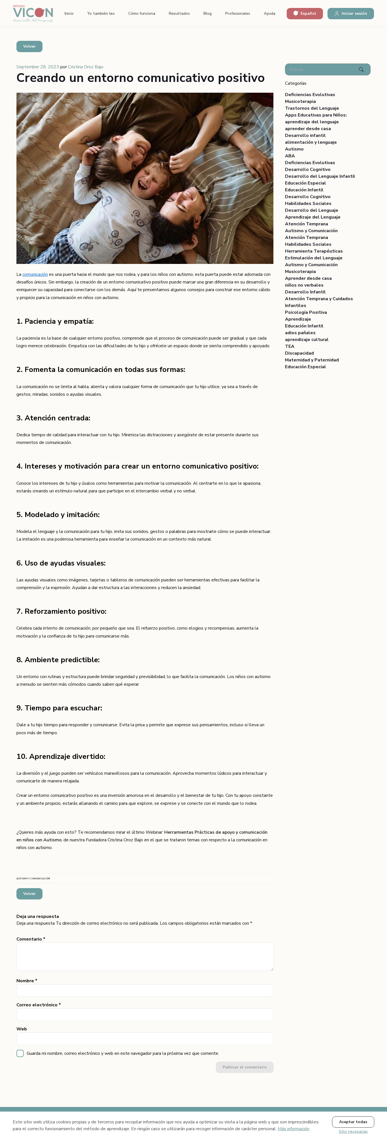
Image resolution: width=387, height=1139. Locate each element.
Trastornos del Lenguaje (312, 108)
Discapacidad (299, 353)
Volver (29, 46)
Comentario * (30, 939)
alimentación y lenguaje (311, 142)
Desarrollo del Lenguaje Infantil (320, 176)
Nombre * (26, 981)
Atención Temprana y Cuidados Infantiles (319, 302)
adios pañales (300, 333)
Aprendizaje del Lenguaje (313, 217)
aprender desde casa (308, 129)
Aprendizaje (298, 319)
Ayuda (269, 13)
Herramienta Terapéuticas (314, 251)
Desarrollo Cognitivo (308, 169)
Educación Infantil (304, 190)
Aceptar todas (353, 1122)
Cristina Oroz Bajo (85, 67)
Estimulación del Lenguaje (314, 258)
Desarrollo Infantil (305, 292)
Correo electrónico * (38, 1005)
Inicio (69, 13)
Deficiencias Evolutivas (310, 95)
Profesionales (237, 13)
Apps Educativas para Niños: (316, 115)
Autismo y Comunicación (311, 231)
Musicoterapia (300, 101)
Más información (293, 1129)
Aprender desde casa (308, 278)
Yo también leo (101, 13)
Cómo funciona (141, 13)
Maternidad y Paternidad (312, 360)
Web (21, 1029)
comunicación (35, 274)
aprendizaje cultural (307, 339)
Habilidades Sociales (308, 203)
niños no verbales (304, 285)
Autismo (294, 149)
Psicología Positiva (306, 312)
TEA (289, 346)
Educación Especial (305, 183)
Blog (207, 13)
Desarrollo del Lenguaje (311, 210)
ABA (290, 156)
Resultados (179, 13)
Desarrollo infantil (305, 135)
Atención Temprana (306, 224)
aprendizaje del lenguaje (312, 122)
